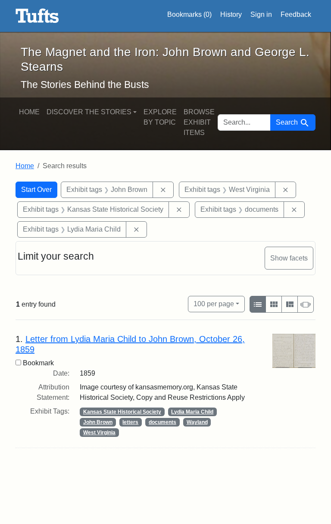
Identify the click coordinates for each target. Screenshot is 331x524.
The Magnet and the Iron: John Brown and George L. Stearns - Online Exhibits (37, 16)
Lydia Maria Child (192, 412)
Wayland (197, 422)
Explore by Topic (160, 117)
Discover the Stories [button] (89, 112)
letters (130, 422)
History (231, 14)
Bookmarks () (189, 14)
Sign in (261, 14)
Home (29, 112)
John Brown (97, 422)
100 (214, 303)
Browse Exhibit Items (199, 122)
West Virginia (99, 433)
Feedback (296, 14)
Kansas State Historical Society (122, 412)
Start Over (36, 189)
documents (162, 422)
